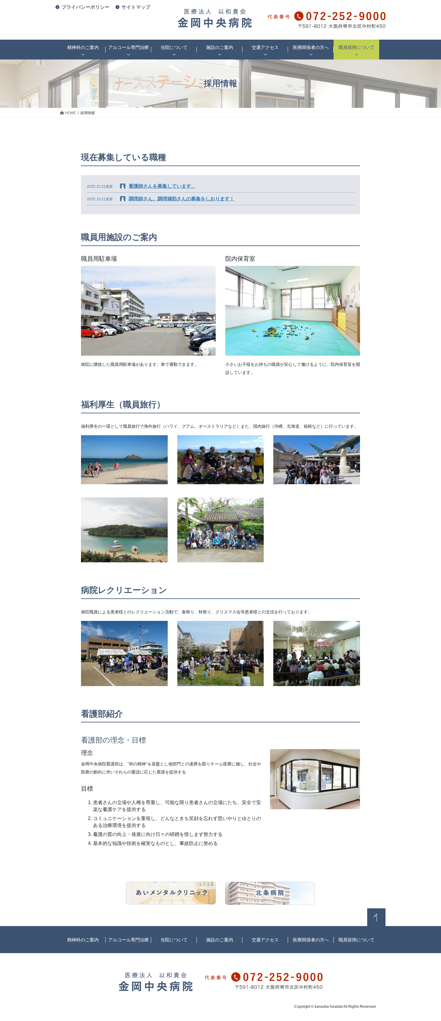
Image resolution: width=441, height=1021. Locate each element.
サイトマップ (136, 7)
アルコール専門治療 (128, 939)
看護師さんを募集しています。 (162, 186)
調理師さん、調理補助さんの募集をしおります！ (181, 198)
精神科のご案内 (83, 939)
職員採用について (356, 939)
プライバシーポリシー (86, 7)
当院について (174, 939)
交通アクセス (265, 939)
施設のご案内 (219, 939)
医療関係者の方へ (311, 939)
